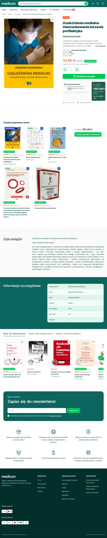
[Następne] (100, 358)
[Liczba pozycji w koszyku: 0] (103, 3)
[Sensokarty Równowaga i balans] (48, 185)
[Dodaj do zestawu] (19, 128)
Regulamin (65, 495)
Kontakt (40, 491)
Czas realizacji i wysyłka (69, 480)
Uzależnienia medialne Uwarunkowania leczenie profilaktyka (11, 159)
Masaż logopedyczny (33, 157)
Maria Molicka (52, 162)
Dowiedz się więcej (55, 416)
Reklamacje (65, 491)
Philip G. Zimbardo (32, 374)
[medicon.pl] (8, 3)
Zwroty (64, 487)
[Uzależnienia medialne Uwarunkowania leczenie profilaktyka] (12, 138)
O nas (39, 480)
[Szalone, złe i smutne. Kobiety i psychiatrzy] (61, 352)
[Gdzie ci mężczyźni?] (38, 352)
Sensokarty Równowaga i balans (45, 208)
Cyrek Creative (101, 534)
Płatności (65, 484)
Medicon (4, 14)
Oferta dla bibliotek (92, 492)
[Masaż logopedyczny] (35, 138)
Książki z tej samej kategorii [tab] (68, 333)
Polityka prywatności (68, 499)
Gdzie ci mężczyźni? (34, 372)
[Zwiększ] (76, 69)
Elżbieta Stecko (30, 159)
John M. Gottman (79, 379)
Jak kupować (42, 484)
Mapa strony (42, 487)
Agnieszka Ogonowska (72, 36)
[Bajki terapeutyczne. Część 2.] (57, 138)
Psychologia (17, 14)
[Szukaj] (86, 3)
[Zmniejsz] (65, 69)
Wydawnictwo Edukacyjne (79, 50)
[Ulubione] (98, 3)
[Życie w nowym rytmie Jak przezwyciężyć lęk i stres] (14, 355)
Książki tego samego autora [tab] (40, 333)
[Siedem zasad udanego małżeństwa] (85, 354)
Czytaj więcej (100, 46)
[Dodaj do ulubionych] (52, 20)
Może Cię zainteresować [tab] (14, 333)
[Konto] (93, 3)
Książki (10, 14)
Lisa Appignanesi (55, 376)
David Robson (102, 379)
